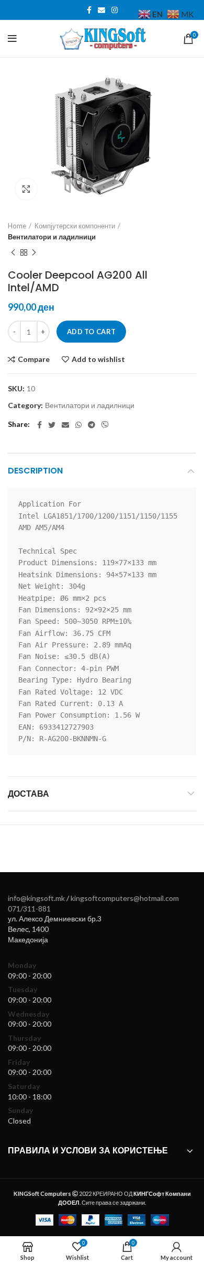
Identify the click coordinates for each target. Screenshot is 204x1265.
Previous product (13, 253)
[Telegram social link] (91, 425)
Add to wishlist (98, 359)
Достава (28, 794)
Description (35, 471)
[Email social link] (101, 10)
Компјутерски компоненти (75, 226)
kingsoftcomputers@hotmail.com (125, 898)
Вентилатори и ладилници (52, 237)
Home (17, 226)
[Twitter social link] (52, 425)
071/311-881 (29, 908)
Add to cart (91, 331)
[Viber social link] (105, 425)
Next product (34, 253)
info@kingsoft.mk (36, 898)
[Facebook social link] (89, 10)
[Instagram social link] (114, 10)
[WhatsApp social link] (78, 425)
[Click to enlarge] (26, 189)
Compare (34, 359)
